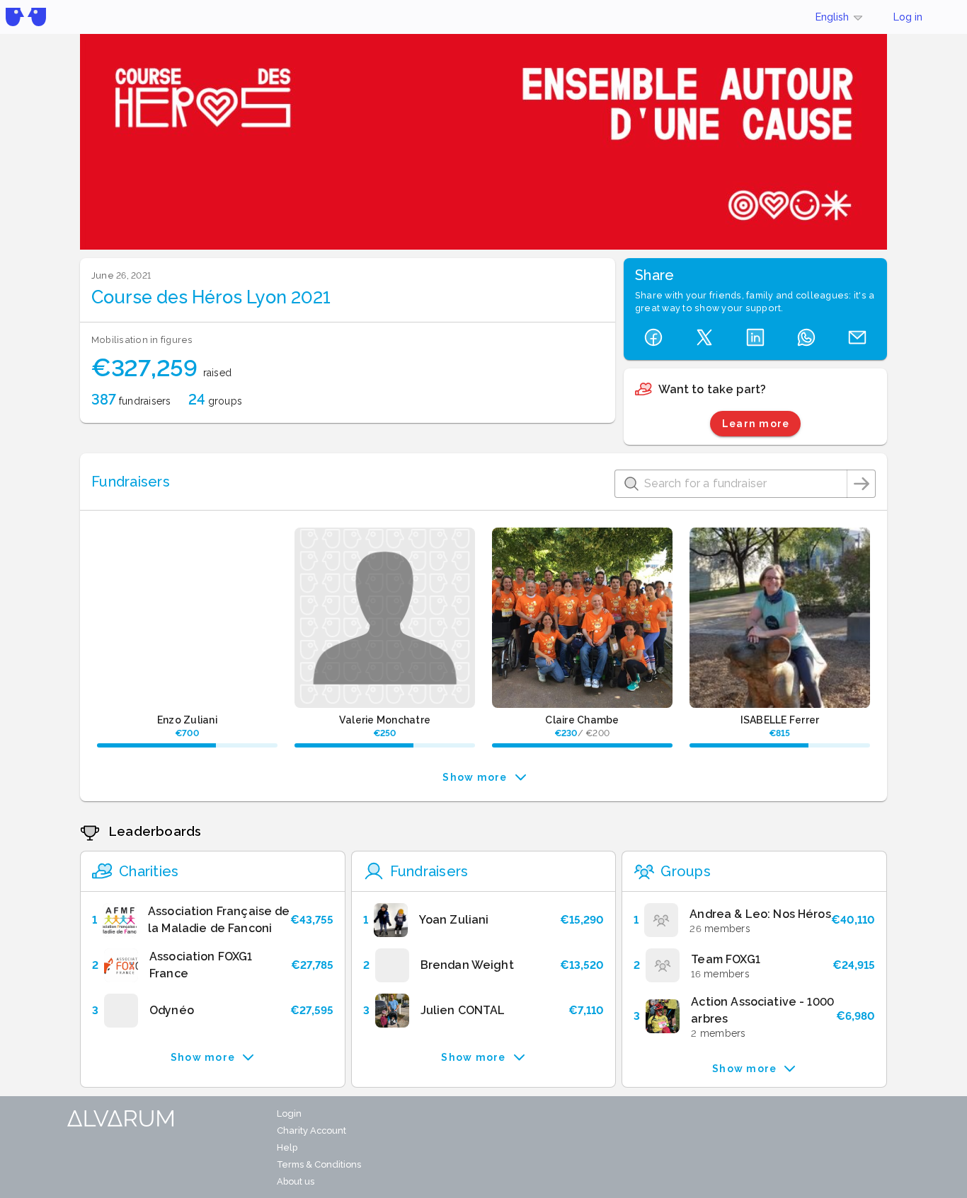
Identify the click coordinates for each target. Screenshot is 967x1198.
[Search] (861, 484)
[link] (213, 920)
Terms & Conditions (319, 1164)
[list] (213, 965)
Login (289, 1113)
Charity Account (311, 1130)
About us (295, 1181)
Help (287, 1147)
